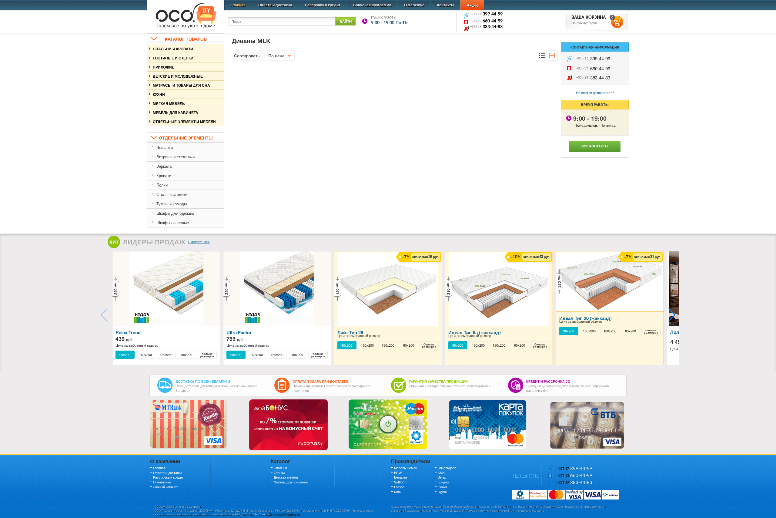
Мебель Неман (405, 467)
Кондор (443, 481)
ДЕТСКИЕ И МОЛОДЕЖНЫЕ (178, 76)
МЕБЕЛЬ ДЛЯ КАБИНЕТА (175, 112)
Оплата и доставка (275, 5)
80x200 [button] (186, 354)
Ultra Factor (239, 332)
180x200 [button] (166, 354)
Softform (400, 481)
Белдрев (400, 477)
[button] (672, 315)
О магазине (414, 5)
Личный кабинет (165, 486)
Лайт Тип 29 (350, 332)
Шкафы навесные (172, 222)
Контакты (445, 5)
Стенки (279, 472)
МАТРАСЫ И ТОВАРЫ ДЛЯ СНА (181, 85)
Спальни (280, 467)
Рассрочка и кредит (322, 5)
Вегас (442, 477)
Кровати (163, 175)
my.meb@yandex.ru (286, 514)
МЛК (397, 491)
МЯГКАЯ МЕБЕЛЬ (169, 103)
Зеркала (164, 166)
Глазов (399, 486)
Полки (162, 185)
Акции (472, 5)
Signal (442, 491)
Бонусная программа (372, 5)
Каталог (280, 461)
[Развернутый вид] (542, 55)
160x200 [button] (145, 354)
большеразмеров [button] (207, 354)
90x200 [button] (124, 354)
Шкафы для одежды (175, 213)
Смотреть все (199, 241)
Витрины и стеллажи (175, 157)
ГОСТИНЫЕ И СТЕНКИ (173, 58)
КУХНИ (159, 94)
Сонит (442, 486)
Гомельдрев (447, 467)
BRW (398, 472)
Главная (238, 5)
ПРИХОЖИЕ (163, 67)
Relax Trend (128, 332)
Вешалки (164, 147)
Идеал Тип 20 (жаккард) (585, 318)
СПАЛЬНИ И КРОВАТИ (173, 49)
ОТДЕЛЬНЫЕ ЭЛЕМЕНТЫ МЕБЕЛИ (184, 121)
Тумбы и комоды (171, 204)
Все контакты (594, 146)
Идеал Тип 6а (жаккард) (474, 332)
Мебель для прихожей (291, 481)
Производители (410, 461)
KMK (441, 472)
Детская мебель (286, 477)
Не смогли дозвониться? (595, 92)
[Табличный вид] (552, 55)
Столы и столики (171, 194)
